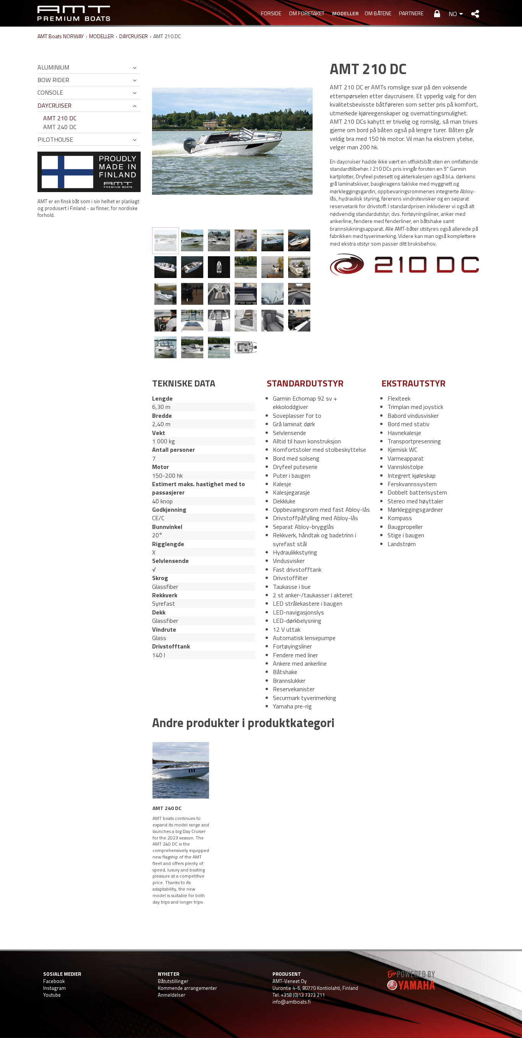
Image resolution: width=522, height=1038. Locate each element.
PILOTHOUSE (55, 139)
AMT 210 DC (59, 118)
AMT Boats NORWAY (60, 36)
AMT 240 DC (59, 127)
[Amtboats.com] (73, 13)
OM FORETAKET (306, 13)
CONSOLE (50, 92)
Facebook (54, 981)
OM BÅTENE (378, 13)
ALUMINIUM (53, 67)
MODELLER (344, 13)
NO (453, 13)
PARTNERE (411, 13)
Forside (271, 13)
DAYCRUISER (133, 36)
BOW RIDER (53, 79)
